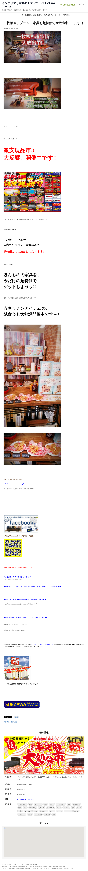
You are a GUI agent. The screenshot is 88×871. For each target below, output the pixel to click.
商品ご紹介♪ (37, 15)
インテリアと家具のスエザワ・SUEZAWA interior (28, 4)
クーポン (58, 15)
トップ (20, 15)
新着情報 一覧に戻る (10, 722)
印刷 (16, 717)
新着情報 (28, 15)
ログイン (81, 4)
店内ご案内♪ (48, 15)
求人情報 (66, 15)
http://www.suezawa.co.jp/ (25, 799)
